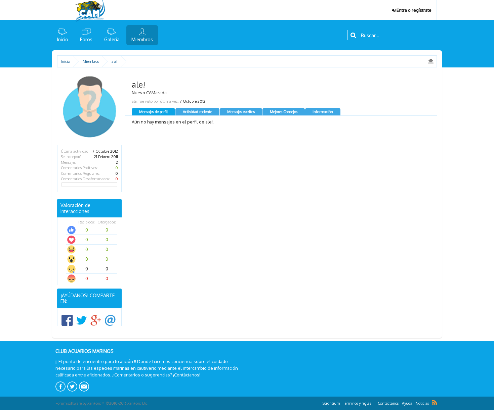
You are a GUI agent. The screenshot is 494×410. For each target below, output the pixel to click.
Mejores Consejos (283, 111)
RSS (434, 402)
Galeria (112, 39)
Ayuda (407, 403)
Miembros (142, 39)
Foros (86, 39)
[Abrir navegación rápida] (431, 61)
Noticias (422, 403)
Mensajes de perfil (153, 111)
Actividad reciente (197, 111)
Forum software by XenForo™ (102, 403)
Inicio (62, 39)
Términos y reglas (357, 403)
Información (323, 111)
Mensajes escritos (241, 111)
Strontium (331, 403)
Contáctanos (388, 403)
